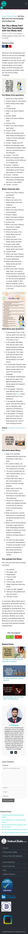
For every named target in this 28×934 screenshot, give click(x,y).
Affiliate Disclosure (9, 874)
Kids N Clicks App (9, 866)
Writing (14, 16)
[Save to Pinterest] (10, 46)
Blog (8, 16)
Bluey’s (18, 394)
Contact (5, 848)
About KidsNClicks (9, 862)
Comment (5, 765)
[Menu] (26, 3)
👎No (18, 637)
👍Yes (9, 637)
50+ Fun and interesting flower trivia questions (15, 832)
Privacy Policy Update (10, 852)
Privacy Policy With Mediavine (12, 856)
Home (4, 16)
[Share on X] (6, 46)
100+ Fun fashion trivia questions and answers (14, 829)
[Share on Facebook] (3, 46)
